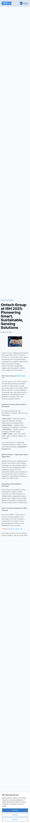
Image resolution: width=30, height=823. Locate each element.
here (9, 449)
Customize (15, 815)
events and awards (7, 300)
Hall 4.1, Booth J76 (16, 529)
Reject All (15, 819)
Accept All (15, 810)
